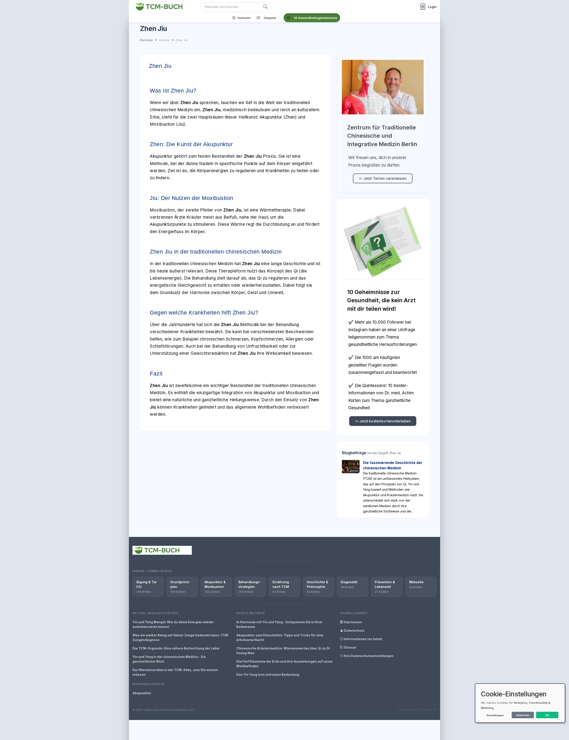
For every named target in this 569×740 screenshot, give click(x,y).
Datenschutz (354, 630)
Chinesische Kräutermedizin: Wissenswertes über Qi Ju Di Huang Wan (283, 650)
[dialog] (520, 703)
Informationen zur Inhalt (362, 639)
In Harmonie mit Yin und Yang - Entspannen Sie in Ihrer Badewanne (279, 624)
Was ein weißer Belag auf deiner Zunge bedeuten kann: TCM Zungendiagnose (180, 637)
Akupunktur (141, 693)
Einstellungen (495, 715)
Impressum (352, 622)
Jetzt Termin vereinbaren (385, 178)
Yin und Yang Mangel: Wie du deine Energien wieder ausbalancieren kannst (173, 624)
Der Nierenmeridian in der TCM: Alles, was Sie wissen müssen (175, 672)
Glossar (349, 647)
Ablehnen (522, 715)
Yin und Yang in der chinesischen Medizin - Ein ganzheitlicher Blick (169, 659)
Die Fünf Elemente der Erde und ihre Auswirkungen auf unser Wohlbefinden (284, 663)
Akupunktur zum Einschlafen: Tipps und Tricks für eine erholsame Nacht (279, 637)
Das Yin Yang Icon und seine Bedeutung (267, 674)
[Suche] (265, 7)
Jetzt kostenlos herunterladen (385, 421)
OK (547, 715)
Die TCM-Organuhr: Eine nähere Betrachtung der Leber (176, 648)
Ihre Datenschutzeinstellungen (368, 656)
